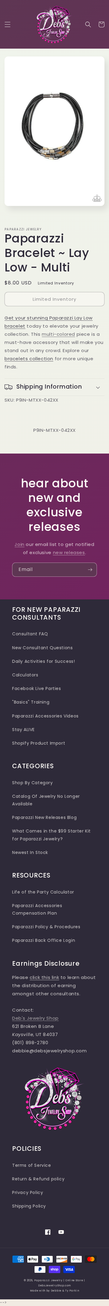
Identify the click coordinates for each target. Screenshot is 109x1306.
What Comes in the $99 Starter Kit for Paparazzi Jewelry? (51, 835)
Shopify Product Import (38, 743)
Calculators (25, 675)
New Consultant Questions (42, 648)
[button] (7, 24)
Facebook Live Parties (36, 688)
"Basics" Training (30, 702)
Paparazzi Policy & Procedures (46, 927)
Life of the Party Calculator (43, 892)
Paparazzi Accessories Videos (45, 716)
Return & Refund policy (38, 1179)
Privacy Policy (27, 1192)
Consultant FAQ (30, 634)
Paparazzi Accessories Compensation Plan (37, 909)
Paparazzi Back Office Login (43, 940)
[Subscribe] (90, 570)
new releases (69, 552)
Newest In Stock (30, 852)
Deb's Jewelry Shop (35, 1018)
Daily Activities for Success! (43, 661)
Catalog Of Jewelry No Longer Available (46, 800)
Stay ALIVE (23, 730)
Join (19, 544)
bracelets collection (29, 358)
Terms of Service (31, 1165)
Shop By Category (32, 783)
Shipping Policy (29, 1206)
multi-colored (58, 334)
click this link (44, 977)
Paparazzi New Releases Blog (44, 817)
